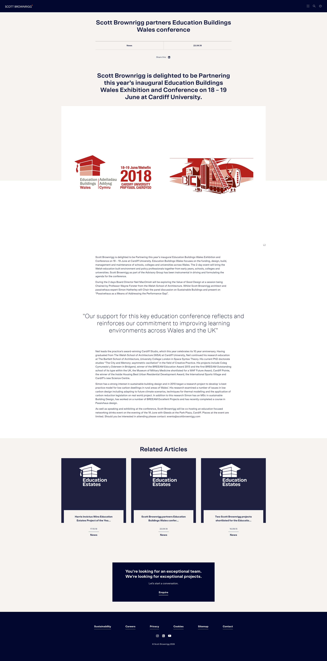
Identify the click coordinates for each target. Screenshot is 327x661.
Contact (228, 626)
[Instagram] (157, 636)
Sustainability (102, 626)
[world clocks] (320, 6)
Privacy (154, 626)
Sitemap (203, 626)
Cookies (178, 626)
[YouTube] (169, 636)
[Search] (314, 6)
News (129, 46)
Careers (130, 626)
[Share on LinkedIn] (169, 57)
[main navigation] (308, 6)
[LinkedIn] (163, 636)
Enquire (163, 592)
